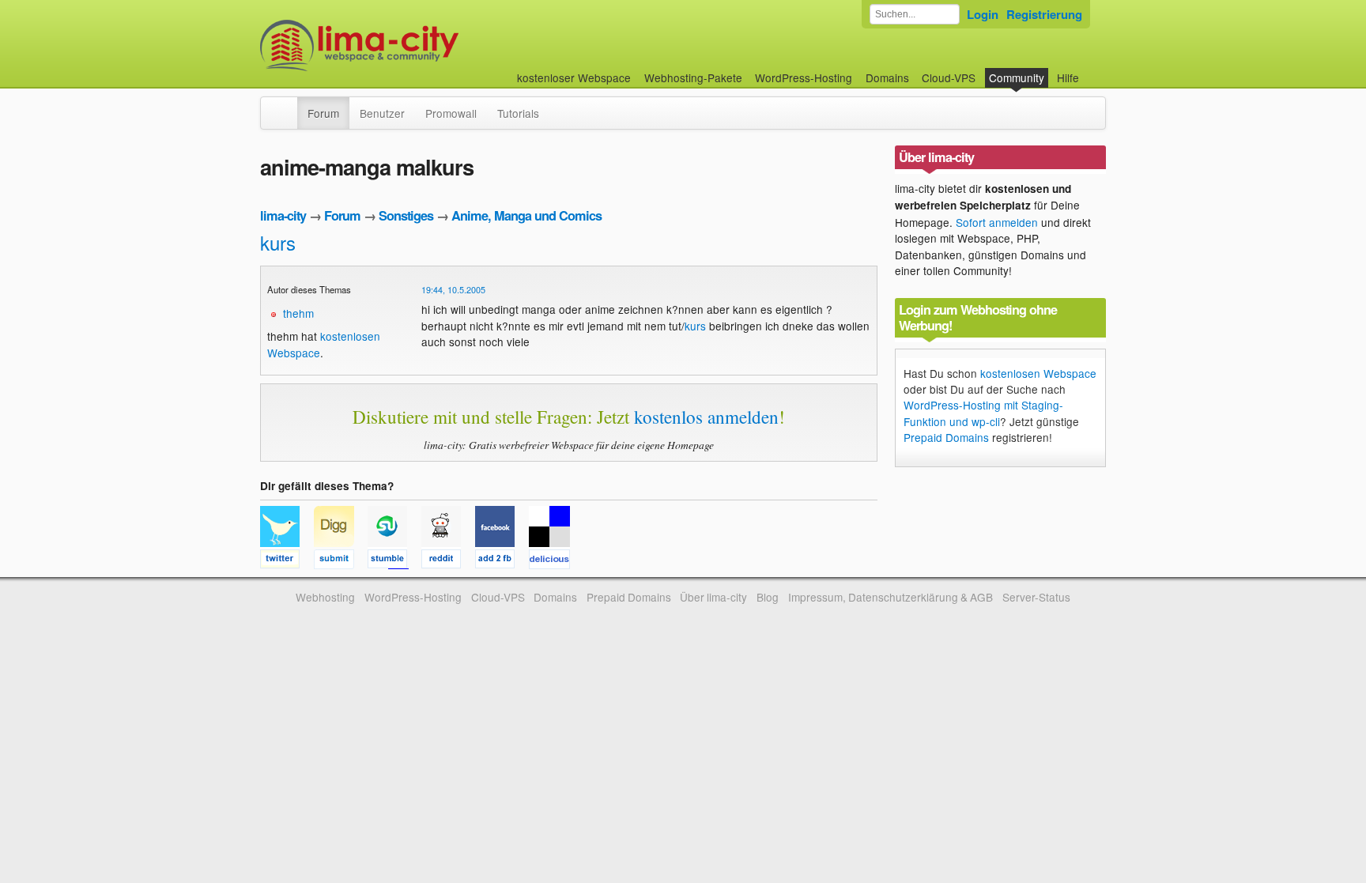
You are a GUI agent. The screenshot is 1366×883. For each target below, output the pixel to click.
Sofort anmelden (997, 222)
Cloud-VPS (948, 77)
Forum (323, 113)
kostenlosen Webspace (1038, 373)
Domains (887, 77)
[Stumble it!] (394, 561)
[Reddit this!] (448, 561)
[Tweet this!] (287, 561)
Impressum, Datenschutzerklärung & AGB (890, 597)
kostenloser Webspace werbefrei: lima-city (418, 45)
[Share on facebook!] (502, 561)
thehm (298, 313)
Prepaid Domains (946, 437)
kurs (278, 242)
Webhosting (325, 597)
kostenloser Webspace (574, 77)
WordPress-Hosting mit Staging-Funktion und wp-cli (983, 412)
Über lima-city (713, 597)
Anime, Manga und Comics (526, 215)
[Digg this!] (341, 561)
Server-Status (1036, 597)
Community (1016, 77)
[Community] (287, 105)
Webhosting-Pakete (693, 77)
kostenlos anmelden (706, 416)
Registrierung (1044, 14)
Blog (768, 597)
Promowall (451, 113)
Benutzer (382, 113)
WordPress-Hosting (803, 77)
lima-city (283, 215)
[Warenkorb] (1092, 70)
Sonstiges (406, 215)
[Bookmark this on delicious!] (554, 561)
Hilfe (1068, 77)
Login (982, 14)
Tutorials (518, 113)
